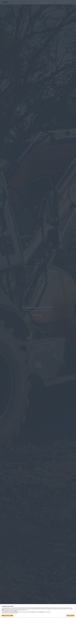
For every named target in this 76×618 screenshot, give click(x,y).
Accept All (70, 615)
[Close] (73, 606)
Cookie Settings (7, 615)
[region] (38, 611)
